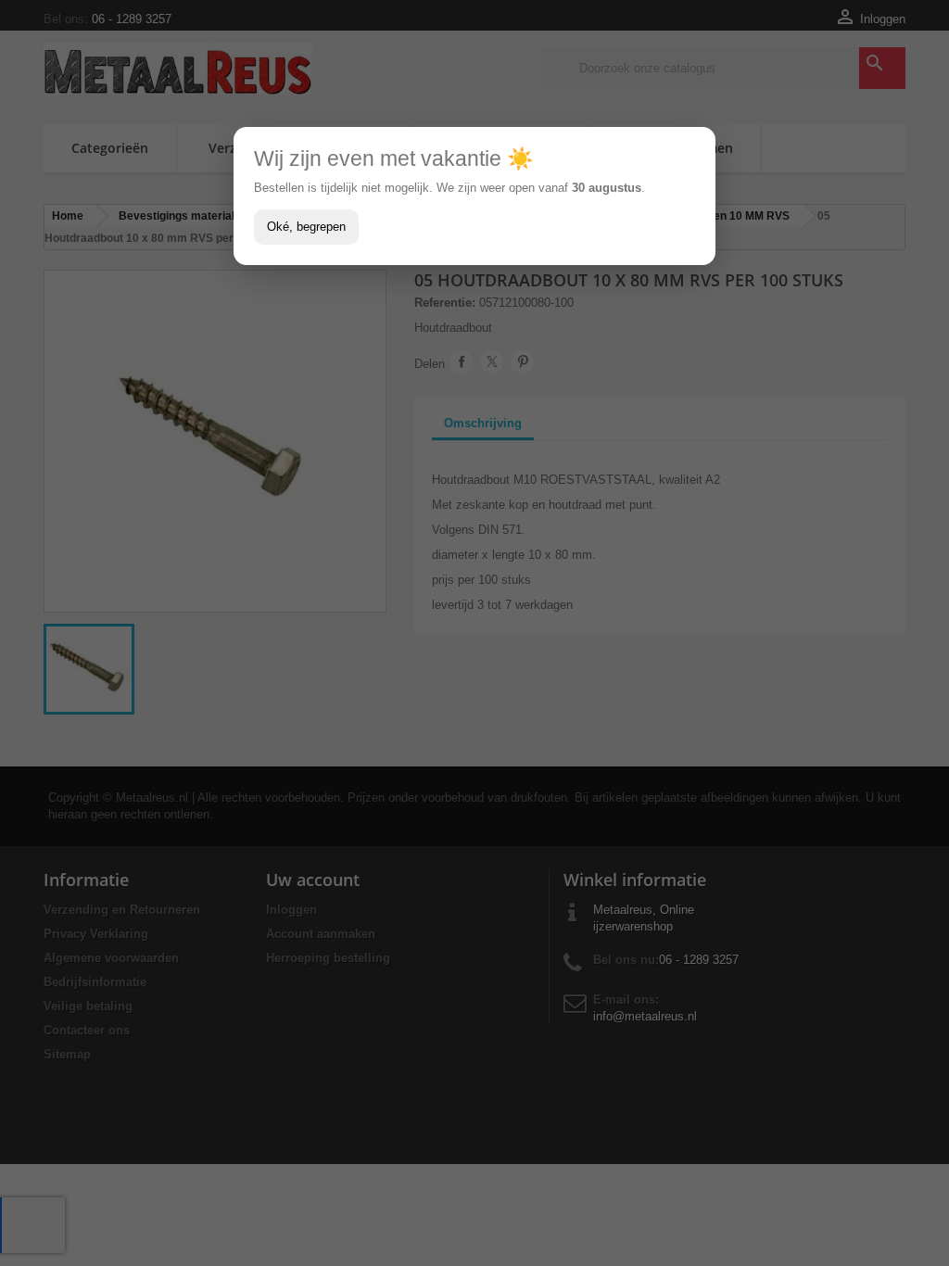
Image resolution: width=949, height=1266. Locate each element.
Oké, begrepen (306, 227)
